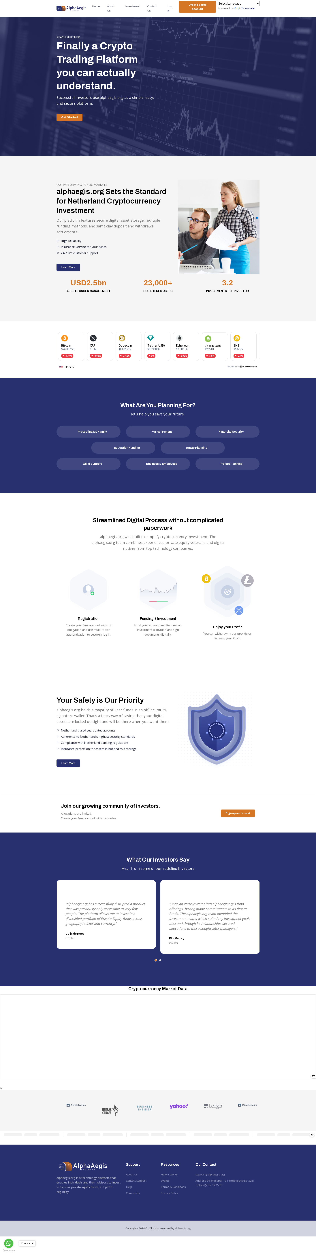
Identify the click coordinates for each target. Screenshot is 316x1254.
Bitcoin (66, 345)
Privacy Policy (169, 1193)
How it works (169, 1174)
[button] (155, 960)
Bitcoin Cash (213, 345)
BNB (236, 345)
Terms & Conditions (173, 1187)
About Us (111, 8)
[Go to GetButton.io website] (9, 1250)
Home (96, 6)
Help (129, 1187)
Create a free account (197, 6)
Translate (248, 8)
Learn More (68, 267)
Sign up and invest (237, 813)
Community (133, 1193)
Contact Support (136, 1180)
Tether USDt (156, 345)
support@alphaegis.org (210, 1174)
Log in (170, 8)
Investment (132, 6)
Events (165, 1180)
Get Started (69, 117)
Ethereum (183, 345)
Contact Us (152, 8)
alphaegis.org (183, 1228)
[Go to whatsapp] (8, 1243)
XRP (92, 345)
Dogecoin (125, 345)
